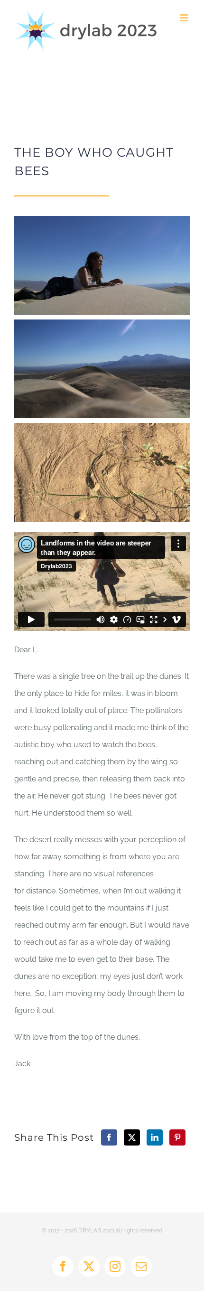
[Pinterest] (177, 1137)
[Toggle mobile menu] (185, 18)
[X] (131, 1137)
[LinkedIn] (154, 1137)
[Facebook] (109, 1137)
